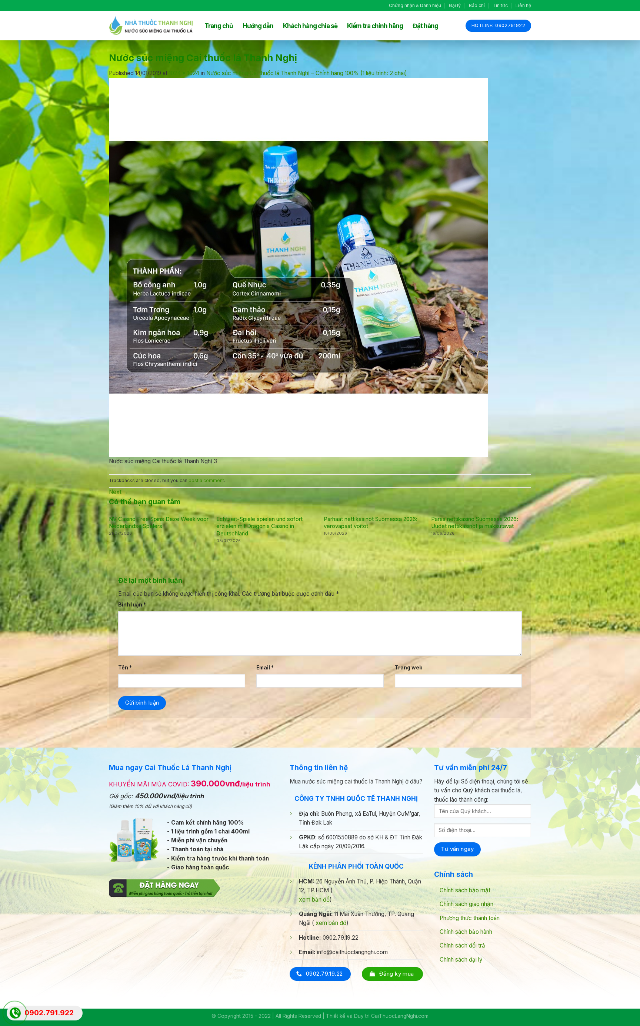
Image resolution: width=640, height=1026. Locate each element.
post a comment (206, 480)
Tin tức (500, 5)
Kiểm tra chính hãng (375, 26)
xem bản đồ (314, 899)
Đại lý (455, 5)
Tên (125, 668)
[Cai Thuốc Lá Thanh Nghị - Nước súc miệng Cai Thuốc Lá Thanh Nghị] (151, 25)
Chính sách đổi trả (462, 945)
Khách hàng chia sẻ (310, 26)
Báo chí (477, 5)
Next (119, 491)
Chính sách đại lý (461, 959)
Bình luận (132, 605)
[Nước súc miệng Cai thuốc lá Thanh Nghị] (298, 266)
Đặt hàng (425, 26)
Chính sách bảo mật (465, 890)
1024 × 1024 (184, 73)
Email (265, 668)
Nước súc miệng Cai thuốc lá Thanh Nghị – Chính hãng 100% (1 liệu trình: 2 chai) (306, 73)
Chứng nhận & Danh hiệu (415, 5)
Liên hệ (523, 5)
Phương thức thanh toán (470, 918)
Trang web (409, 668)
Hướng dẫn (258, 26)
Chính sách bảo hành (466, 931)
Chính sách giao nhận (466, 904)
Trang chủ (218, 26)
